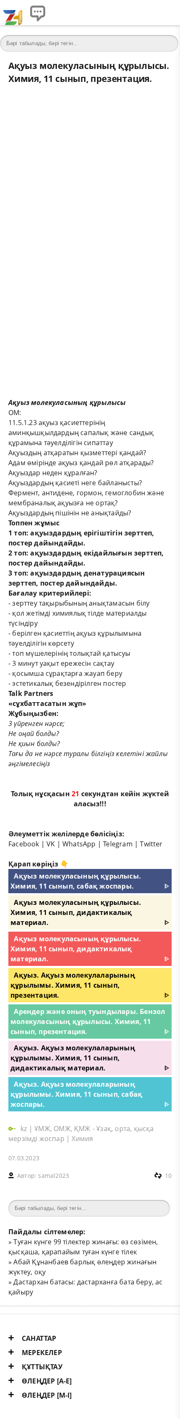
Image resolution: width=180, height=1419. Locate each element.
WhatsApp (79, 843)
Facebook (23, 843)
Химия (82, 1138)
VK (50, 843)
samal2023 (53, 1176)
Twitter (151, 843)
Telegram (118, 843)
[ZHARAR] (12, 12)
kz (25, 1128)
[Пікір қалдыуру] (37, 12)
